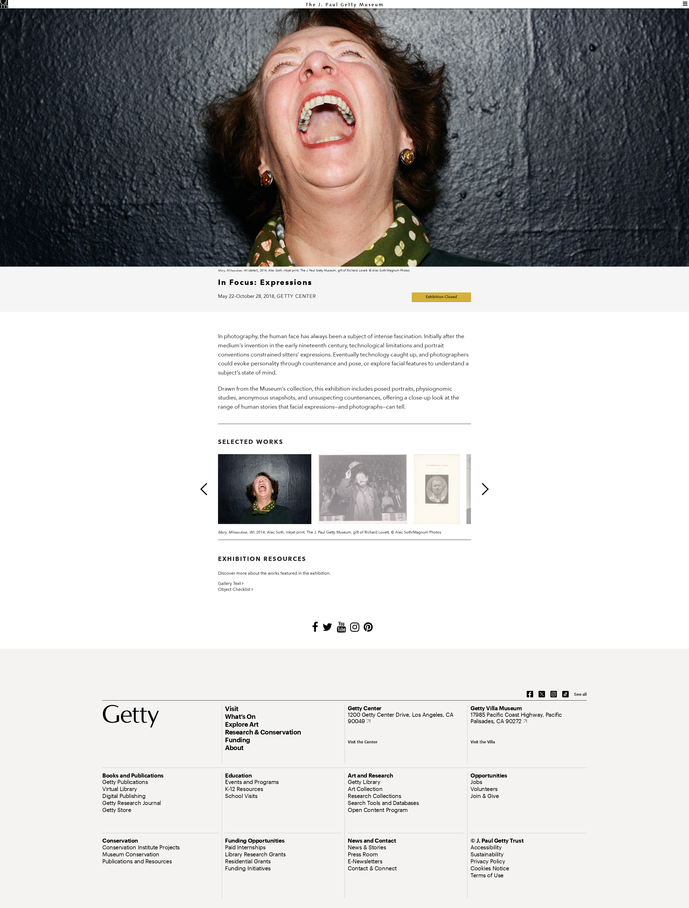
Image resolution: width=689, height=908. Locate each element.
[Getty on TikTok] (565, 694)
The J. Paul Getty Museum (344, 5)
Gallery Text (230, 583)
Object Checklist (234, 589)
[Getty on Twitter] (542, 694)
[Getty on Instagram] (553, 694)
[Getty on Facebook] (530, 694)
